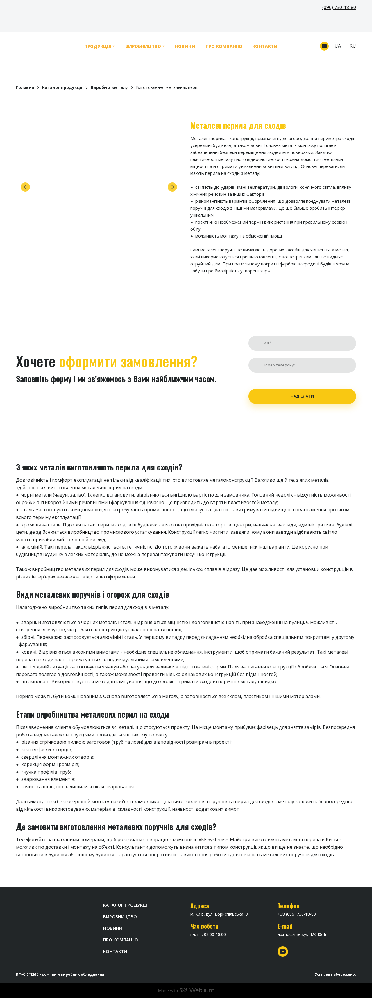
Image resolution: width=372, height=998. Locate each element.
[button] (324, 46)
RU (353, 46)
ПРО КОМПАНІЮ (223, 46)
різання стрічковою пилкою (53, 742)
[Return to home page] (38, 46)
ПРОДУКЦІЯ (97, 46)
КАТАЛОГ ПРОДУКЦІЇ (126, 905)
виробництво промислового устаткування (117, 532)
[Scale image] (99, 187)
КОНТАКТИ (265, 46)
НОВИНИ (185, 46)
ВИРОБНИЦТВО (143, 46)
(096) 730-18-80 (339, 7)
